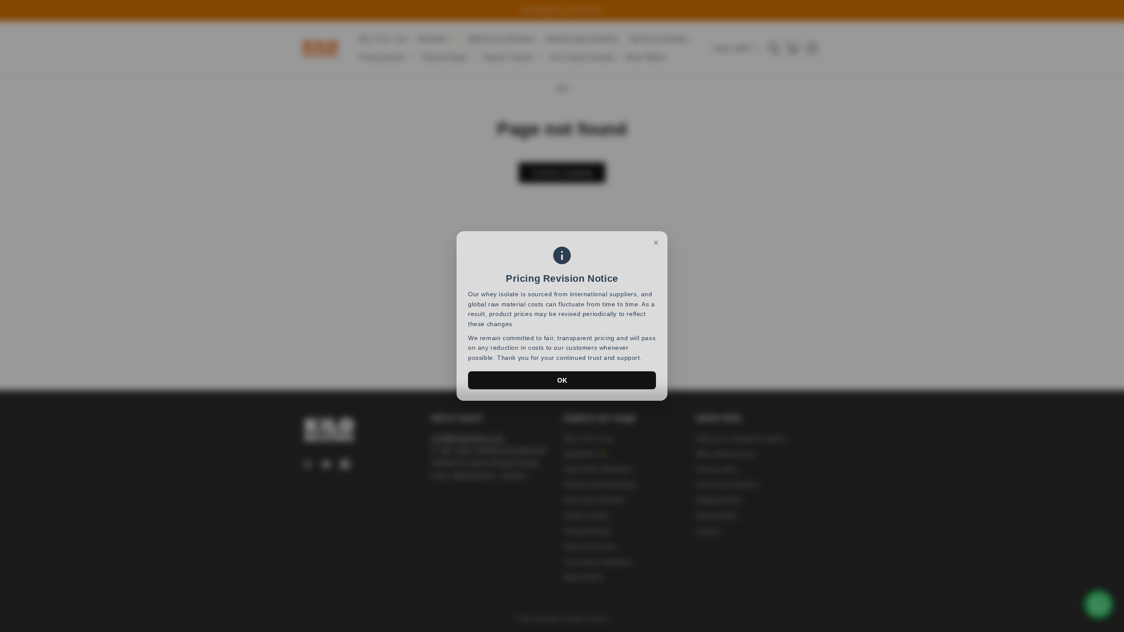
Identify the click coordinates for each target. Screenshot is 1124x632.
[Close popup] (656, 242)
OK (562, 380)
